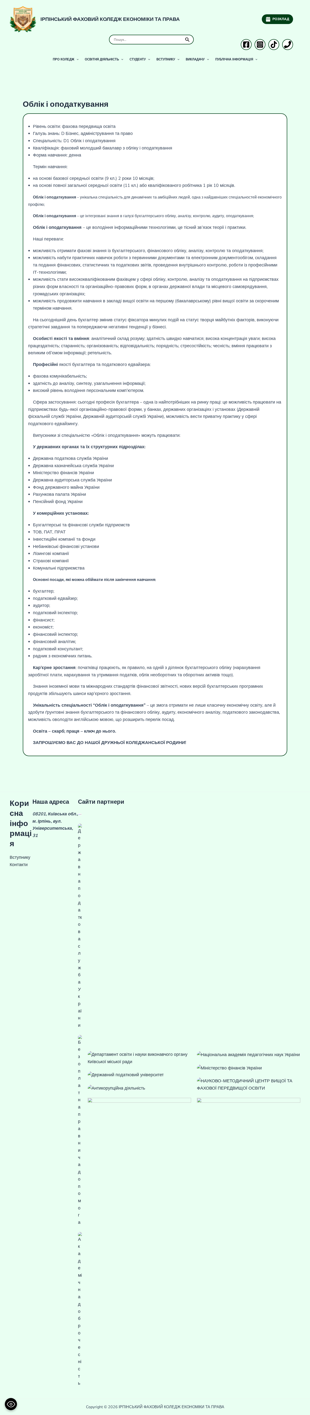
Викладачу (195, 59)
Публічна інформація (234, 59)
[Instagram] (260, 44)
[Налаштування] (11, 1404)
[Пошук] (187, 39)
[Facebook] (246, 44)
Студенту (138, 59)
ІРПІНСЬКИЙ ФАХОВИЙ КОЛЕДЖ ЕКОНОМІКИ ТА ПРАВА (110, 19)
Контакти (19, 865)
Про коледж (63, 59)
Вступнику (165, 59)
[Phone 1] (287, 44)
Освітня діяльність (102, 59)
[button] (76, 59)
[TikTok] (273, 44)
